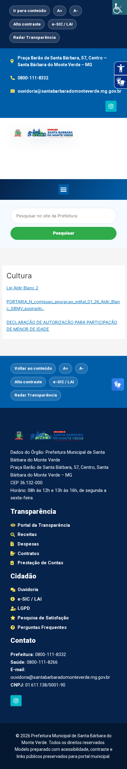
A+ (59, 10)
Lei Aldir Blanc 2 (22, 287)
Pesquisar (63, 233)
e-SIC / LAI (62, 24)
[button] (64, 189)
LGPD (107, 163)
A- (75, 10)
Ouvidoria (80, 163)
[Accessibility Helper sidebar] (119, 7)
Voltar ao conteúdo (33, 368)
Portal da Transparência (56, 150)
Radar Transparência (34, 37)
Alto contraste (27, 24)
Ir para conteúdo (29, 10)
